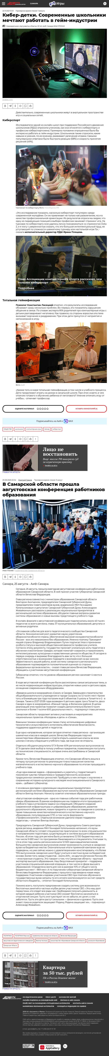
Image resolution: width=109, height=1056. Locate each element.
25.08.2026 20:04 (9, 480)
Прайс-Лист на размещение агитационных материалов (46, 1003)
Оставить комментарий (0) (86, 409)
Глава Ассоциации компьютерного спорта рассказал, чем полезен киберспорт (60, 281)
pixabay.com (8, 100)
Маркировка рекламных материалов (38, 1006)
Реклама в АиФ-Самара (70, 1000)
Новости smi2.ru (11, 472)
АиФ (23, 385)
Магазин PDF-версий (67, 997)
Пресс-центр (51, 997)
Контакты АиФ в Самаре (83, 1003)
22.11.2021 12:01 (8, 11)
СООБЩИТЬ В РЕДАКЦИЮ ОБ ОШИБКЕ (71, 1006)
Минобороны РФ (52, 208)
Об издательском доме (33, 997)
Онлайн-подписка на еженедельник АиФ (40, 1000)
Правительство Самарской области (30, 571)
